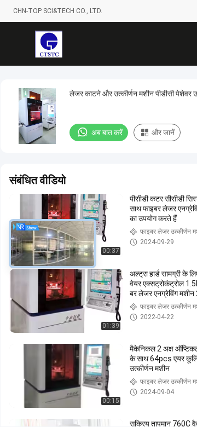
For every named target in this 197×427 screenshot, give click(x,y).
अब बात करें (107, 132)
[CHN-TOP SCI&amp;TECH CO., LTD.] (48, 43)
